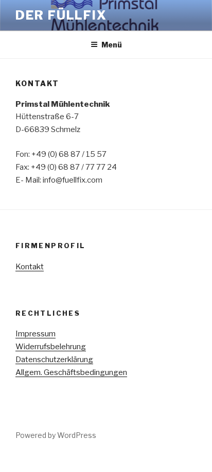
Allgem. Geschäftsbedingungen (71, 372)
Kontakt (29, 266)
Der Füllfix (61, 15)
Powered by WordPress (55, 435)
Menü (111, 44)
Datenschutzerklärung (54, 359)
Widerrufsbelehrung (50, 346)
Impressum (35, 333)
